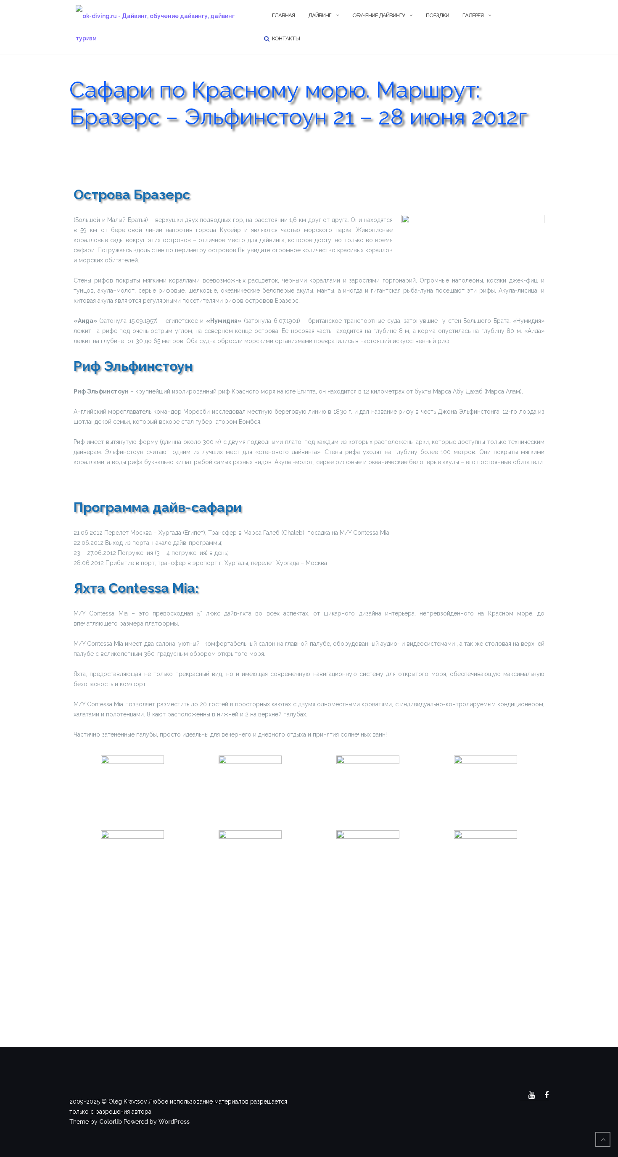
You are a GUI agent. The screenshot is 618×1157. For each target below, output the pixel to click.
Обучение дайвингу (378, 15)
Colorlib (110, 1121)
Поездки (437, 15)
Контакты (286, 38)
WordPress (174, 1121)
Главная (283, 15)
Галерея (472, 15)
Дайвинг (319, 15)
